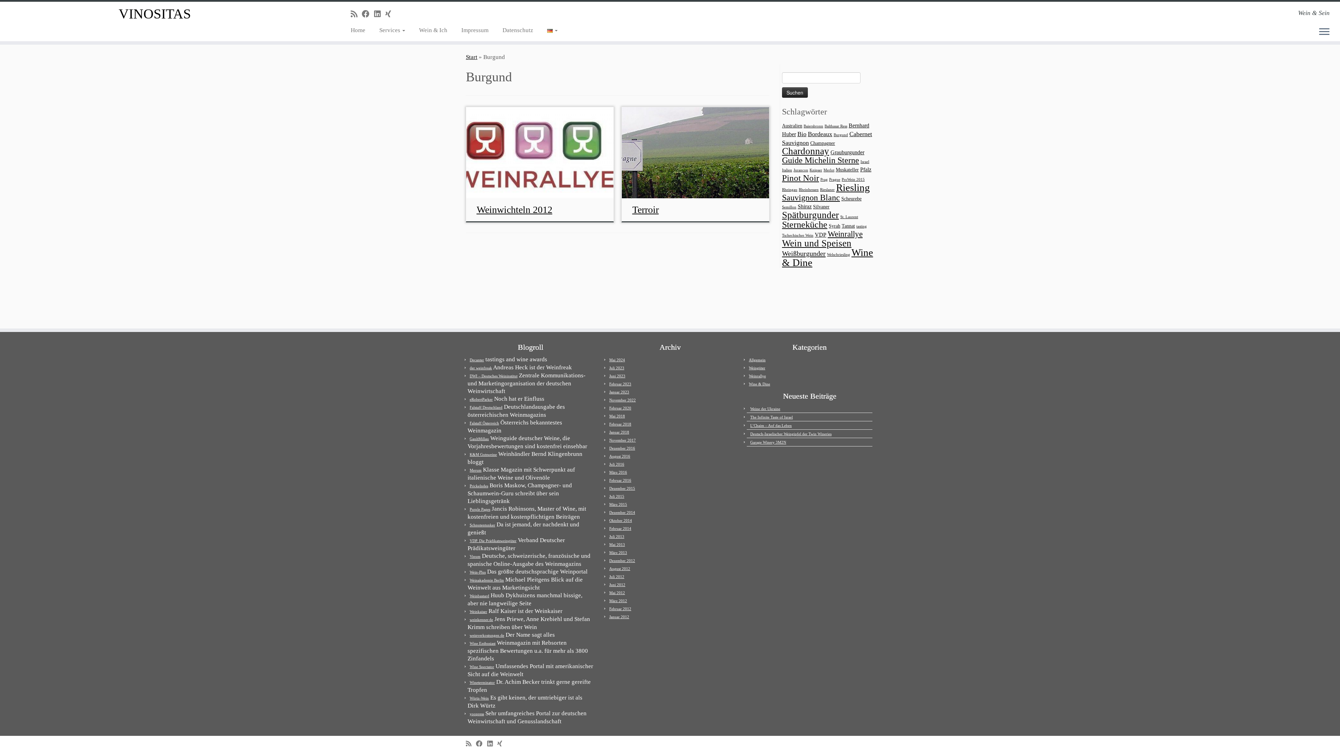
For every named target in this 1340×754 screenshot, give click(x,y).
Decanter (477, 360)
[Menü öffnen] (1324, 32)
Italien (787, 170)
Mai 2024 (617, 360)
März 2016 (618, 472)
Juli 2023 (616, 368)
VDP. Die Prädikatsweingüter (493, 541)
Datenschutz (517, 30)
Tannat (848, 226)
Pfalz (865, 169)
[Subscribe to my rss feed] (356, 14)
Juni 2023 (617, 376)
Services (390, 30)
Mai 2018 (617, 416)
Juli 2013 (616, 536)
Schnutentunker (482, 525)
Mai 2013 (617, 544)
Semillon (789, 207)
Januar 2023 (619, 392)
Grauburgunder (847, 152)
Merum (476, 470)
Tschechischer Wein (797, 235)
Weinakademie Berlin (487, 580)
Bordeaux (820, 134)
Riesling (853, 187)
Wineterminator (482, 682)
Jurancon (801, 170)
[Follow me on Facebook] (368, 14)
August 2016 (619, 456)
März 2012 (618, 601)
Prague (834, 180)
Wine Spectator (482, 667)
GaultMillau (479, 439)
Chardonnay (805, 151)
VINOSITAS (155, 14)
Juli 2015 (616, 496)
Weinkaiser (478, 611)
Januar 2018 (619, 432)
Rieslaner (827, 190)
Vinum (475, 556)
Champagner (822, 143)
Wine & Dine (759, 384)
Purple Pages (480, 509)
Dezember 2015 (622, 488)
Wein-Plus (478, 572)
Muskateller (847, 169)
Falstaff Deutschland (486, 407)
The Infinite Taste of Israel (771, 417)
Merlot (829, 170)
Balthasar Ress (836, 126)
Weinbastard (479, 596)
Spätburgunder (810, 215)
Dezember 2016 (622, 448)
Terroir (645, 209)
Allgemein (757, 360)
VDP (820, 234)
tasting (861, 226)
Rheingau (789, 190)
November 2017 (622, 440)
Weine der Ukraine (765, 409)
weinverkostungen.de (487, 635)
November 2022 (622, 400)
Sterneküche (804, 225)
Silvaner (821, 206)
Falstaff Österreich (484, 423)
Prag (824, 180)
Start (471, 57)
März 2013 (618, 552)
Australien (792, 125)
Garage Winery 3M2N (768, 442)
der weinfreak (481, 368)
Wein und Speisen (816, 243)
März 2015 (618, 504)
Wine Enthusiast (483, 643)
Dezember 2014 (622, 512)
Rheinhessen (809, 190)
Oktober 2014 (620, 520)
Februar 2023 (620, 384)
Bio (801, 134)
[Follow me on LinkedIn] (379, 14)
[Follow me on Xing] (390, 14)
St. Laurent (849, 217)
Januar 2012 (619, 617)
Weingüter (757, 368)
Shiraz (805, 206)
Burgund (841, 135)
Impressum (475, 30)
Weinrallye (845, 234)
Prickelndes (479, 486)
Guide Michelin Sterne (820, 160)
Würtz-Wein (479, 698)
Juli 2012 (616, 577)
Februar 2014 (620, 528)
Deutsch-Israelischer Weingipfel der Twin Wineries (791, 434)
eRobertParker (481, 399)
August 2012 (619, 569)
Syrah (834, 226)
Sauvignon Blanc (811, 197)
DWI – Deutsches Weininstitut (494, 376)
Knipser (816, 170)
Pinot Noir (800, 178)
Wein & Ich (433, 30)
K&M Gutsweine (483, 454)
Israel (865, 162)
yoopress (477, 714)
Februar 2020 (620, 408)
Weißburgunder (804, 253)
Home (358, 30)
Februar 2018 (620, 424)
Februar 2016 (620, 480)
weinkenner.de (481, 620)
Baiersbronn (813, 126)
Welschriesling (838, 255)
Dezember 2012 (622, 561)
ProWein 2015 (853, 180)
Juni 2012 (617, 585)
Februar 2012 (620, 609)
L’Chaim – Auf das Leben (771, 425)
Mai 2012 (617, 593)
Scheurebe (851, 198)
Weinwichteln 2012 (514, 209)
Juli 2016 (616, 464)
